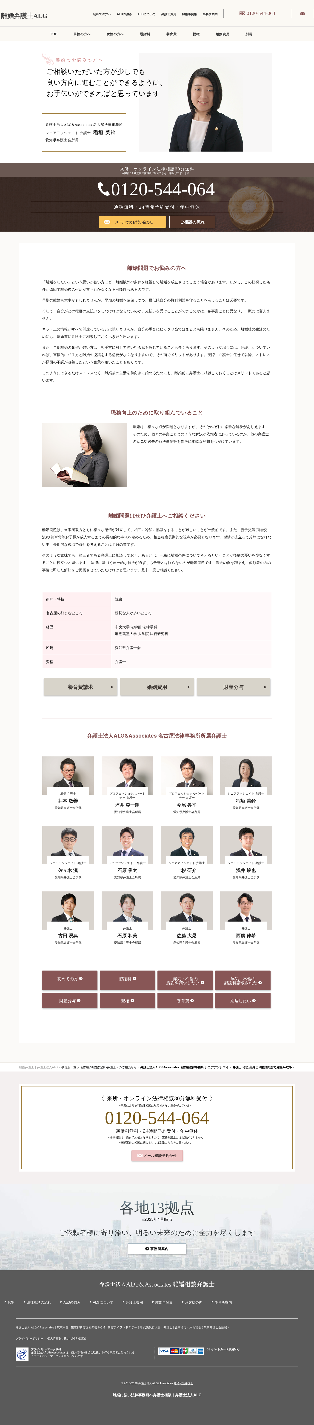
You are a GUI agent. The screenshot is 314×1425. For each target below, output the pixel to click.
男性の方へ (82, 34)
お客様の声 (193, 1302)
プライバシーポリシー (29, 1338)
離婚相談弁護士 (183, 1383)
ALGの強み (124, 14)
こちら (169, 1142)
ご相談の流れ (192, 222)
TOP (53, 34)
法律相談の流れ (39, 1302)
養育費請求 (91, 686)
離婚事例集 (189, 14)
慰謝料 (145, 34)
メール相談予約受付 (160, 1155)
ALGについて (146, 14)
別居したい (241, 1000)
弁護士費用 (168, 14)
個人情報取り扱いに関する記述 (66, 1338)
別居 (248, 34)
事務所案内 (210, 14)
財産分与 (245, 686)
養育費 (171, 34)
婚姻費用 (223, 34)
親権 (196, 34)
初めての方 (68, 978)
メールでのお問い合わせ (134, 221)
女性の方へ (115, 34)
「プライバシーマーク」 (46, 1355)
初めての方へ (102, 14)
